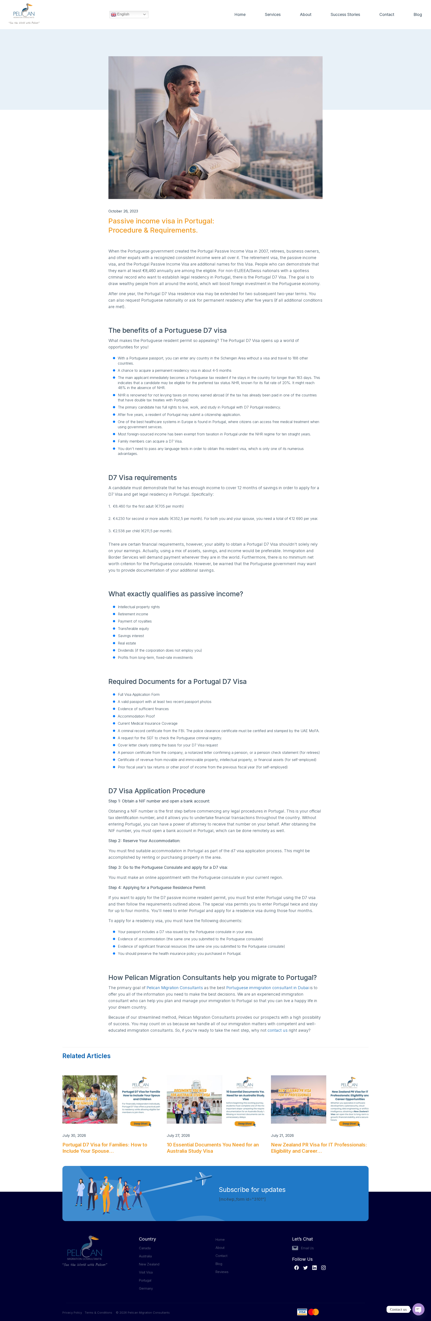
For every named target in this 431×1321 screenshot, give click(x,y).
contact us (278, 1030)
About (305, 14)
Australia (145, 1256)
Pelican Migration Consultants (175, 987)
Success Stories (345, 14)
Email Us (307, 1248)
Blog (417, 14)
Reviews (222, 1272)
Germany (146, 1288)
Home (240, 14)
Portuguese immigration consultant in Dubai (267, 987)
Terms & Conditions (98, 1312)
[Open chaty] (418, 1309)
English (122, 14)
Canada (145, 1248)
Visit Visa (146, 1272)
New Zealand (149, 1264)
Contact (386, 14)
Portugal (145, 1280)
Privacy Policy (73, 1312)
